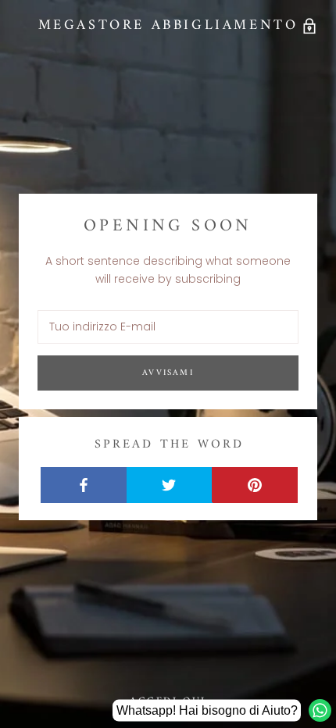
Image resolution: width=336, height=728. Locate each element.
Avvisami (168, 373)
